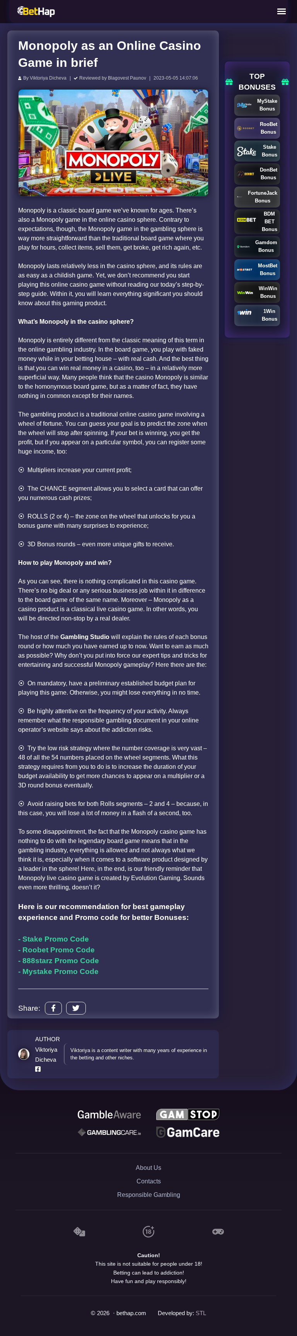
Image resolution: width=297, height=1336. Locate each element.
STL (201, 1313)
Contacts (149, 1181)
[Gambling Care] (109, 1132)
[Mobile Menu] (281, 11)
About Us (148, 1167)
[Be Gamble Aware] (109, 1114)
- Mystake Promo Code (58, 971)
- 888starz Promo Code (58, 961)
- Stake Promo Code (53, 939)
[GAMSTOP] (187, 1114)
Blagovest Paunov (127, 78)
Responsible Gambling (148, 1195)
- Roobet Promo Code (56, 950)
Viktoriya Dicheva (48, 78)
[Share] (53, 1008)
